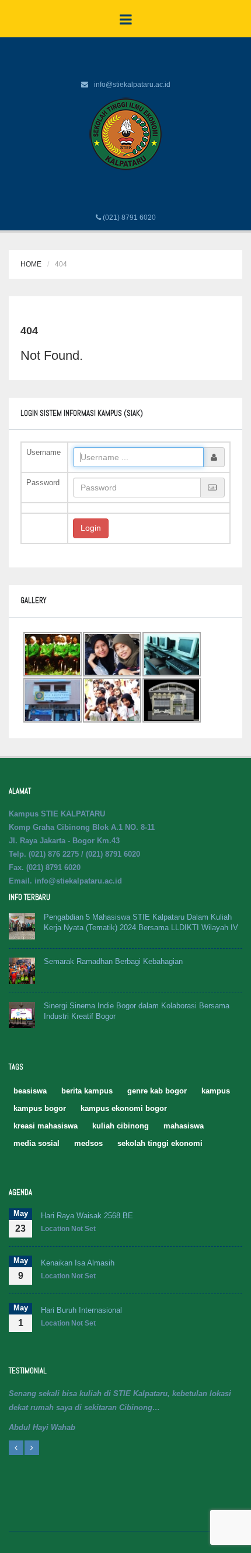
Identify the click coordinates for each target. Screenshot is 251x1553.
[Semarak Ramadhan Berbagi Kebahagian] (22, 970)
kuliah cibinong (120, 1125)
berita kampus (87, 1090)
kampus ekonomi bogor (124, 1108)
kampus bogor (39, 1108)
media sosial (36, 1143)
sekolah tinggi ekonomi (160, 1143)
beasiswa (30, 1090)
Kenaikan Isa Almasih (77, 1262)
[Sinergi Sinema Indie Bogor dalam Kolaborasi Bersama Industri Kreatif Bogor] (22, 1014)
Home (30, 264)
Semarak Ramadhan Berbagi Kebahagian (113, 961)
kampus (215, 1090)
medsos (88, 1143)
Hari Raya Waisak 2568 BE (87, 1215)
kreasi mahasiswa (45, 1125)
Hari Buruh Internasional (81, 1310)
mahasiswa (183, 1125)
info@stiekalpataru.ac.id (132, 84)
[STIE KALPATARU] (125, 133)
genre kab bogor (157, 1090)
